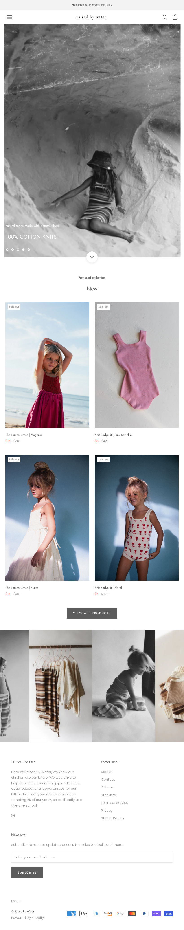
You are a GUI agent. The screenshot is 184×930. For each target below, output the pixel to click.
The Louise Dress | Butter (21, 587)
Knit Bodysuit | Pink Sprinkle (113, 435)
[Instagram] (13, 815)
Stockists (108, 795)
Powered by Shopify (27, 917)
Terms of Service (114, 802)
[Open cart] (175, 17)
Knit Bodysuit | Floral (108, 587)
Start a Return (112, 818)
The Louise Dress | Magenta (23, 435)
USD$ (14, 901)
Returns (107, 787)
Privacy (106, 810)
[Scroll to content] (92, 257)
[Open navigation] (9, 17)
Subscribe (27, 873)
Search (107, 771)
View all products (92, 613)
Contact (108, 779)
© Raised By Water (22, 911)
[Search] (165, 17)
